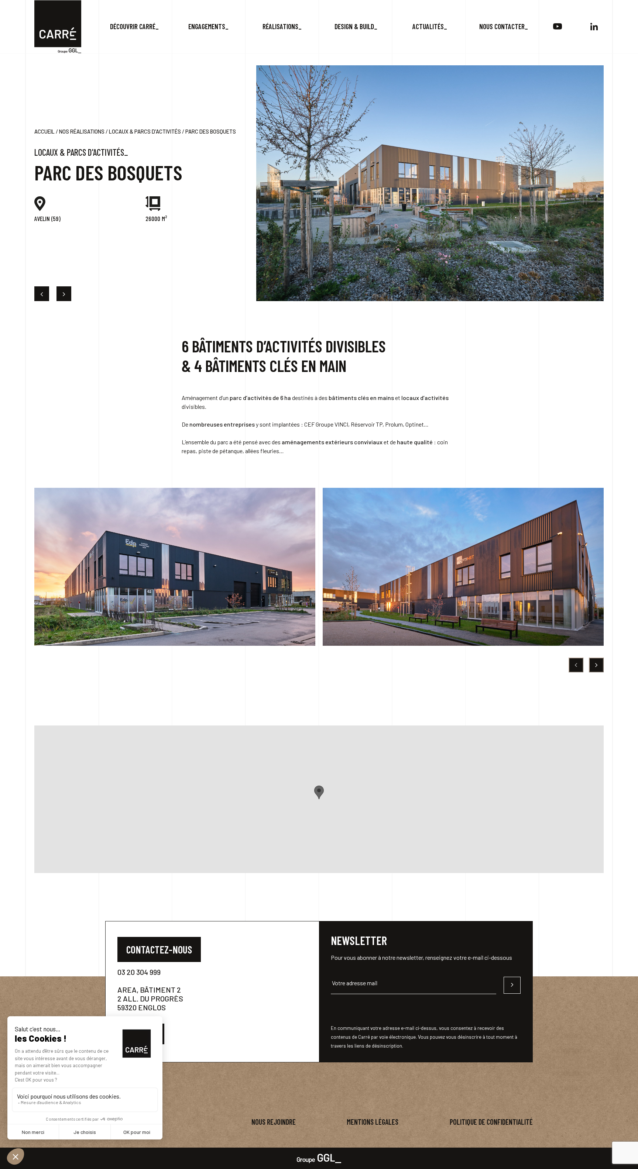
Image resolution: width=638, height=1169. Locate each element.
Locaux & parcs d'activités (145, 131)
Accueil (44, 131)
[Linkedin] (594, 26)
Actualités (428, 26)
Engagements (206, 26)
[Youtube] (557, 26)
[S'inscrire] (512, 985)
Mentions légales (372, 1121)
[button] (319, 792)
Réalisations (280, 26)
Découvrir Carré (132, 26)
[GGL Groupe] (319, 1158)
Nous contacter (502, 26)
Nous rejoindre (273, 1121)
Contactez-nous (159, 949)
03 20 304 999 (139, 972)
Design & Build (354, 26)
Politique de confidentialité (491, 1121)
